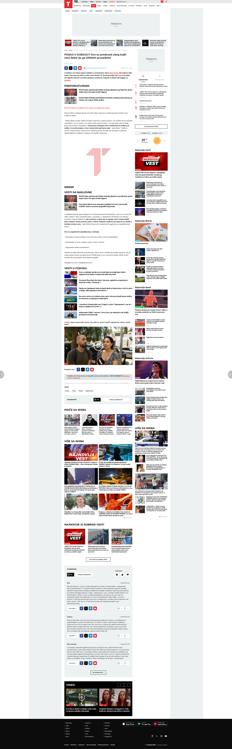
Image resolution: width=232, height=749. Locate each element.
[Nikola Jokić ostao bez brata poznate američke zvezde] (140, 331)
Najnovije (143, 150)
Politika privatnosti (103, 744)
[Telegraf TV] (166, 736)
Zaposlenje (89, 391)
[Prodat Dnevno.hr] (151, 232)
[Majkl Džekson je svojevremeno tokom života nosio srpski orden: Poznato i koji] (151, 370)
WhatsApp (125, 376)
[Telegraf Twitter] (157, 736)
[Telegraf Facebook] (152, 736)
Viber (70, 378)
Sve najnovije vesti (151, 126)
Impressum (81, 744)
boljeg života (113, 73)
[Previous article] (2, 374)
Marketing (73, 744)
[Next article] (230, 374)
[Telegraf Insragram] (161, 736)
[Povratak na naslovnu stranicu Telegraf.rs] (68, 4)
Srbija (70, 50)
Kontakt (112, 744)
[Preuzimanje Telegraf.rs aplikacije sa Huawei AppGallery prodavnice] (160, 724)
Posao (81, 391)
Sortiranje (118, 571)
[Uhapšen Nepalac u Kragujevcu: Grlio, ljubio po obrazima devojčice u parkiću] (114, 697)
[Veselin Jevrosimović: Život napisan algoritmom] (140, 252)
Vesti (65, 50)
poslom (67, 80)
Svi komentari (98, 672)
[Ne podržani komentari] (128, 574)
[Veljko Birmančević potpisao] (140, 340)
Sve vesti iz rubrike (98, 559)
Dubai (120, 75)
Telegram (76, 378)
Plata (74, 391)
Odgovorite (72, 608)
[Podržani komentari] (122, 574)
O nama (66, 744)
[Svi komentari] (117, 574)
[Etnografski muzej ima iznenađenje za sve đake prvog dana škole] (140, 391)
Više (158, 6)
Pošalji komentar (115, 399)
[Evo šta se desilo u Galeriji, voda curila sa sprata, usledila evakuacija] (81, 697)
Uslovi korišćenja (124, 383)
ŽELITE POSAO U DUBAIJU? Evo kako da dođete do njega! (87, 108)
